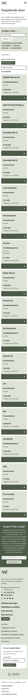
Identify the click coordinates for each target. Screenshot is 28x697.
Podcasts (16, 45)
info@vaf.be (8, 595)
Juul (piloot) (7, 439)
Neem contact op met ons (13, 558)
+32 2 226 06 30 (9, 592)
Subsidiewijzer (13, 562)
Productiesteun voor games (12, 43)
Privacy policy (5, 691)
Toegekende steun (8, 628)
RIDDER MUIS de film (11, 77)
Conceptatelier (16, 48)
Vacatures (5, 641)
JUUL (5, 466)
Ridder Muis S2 (9, 273)
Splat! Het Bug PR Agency (13, 105)
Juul (4, 383)
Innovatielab (6, 45)
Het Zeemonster (9, 215)
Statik (23, 682)
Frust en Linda (8, 494)
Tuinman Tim (8, 301)
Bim (4, 411)
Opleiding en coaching (10, 607)
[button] (25, 2)
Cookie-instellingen (7, 686)
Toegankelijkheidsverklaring (9, 694)
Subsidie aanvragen (9, 603)
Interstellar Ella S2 (10, 132)
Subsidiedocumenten (9, 631)
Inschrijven (8, 665)
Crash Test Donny (10, 188)
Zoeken (6, 39)
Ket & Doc (5, 48)
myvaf (5, 619)
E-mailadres (7, 657)
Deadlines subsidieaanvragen (12, 635)
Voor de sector (7, 615)
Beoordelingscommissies (10, 638)
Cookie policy (5, 688)
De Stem (6, 243)
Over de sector (7, 611)
